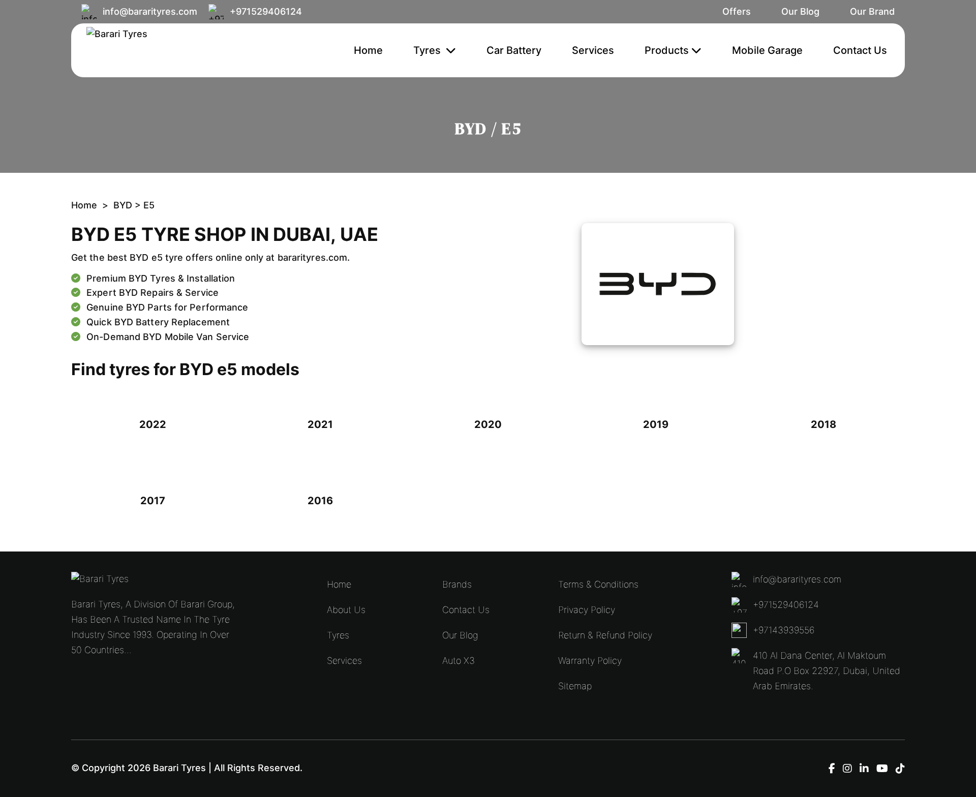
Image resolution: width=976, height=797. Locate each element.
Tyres (428, 50)
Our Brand (872, 11)
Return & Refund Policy (605, 635)
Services (593, 50)
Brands (457, 584)
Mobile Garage (767, 50)
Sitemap (575, 686)
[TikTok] (900, 768)
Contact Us (860, 50)
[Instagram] (847, 768)
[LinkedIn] (864, 768)
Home (368, 50)
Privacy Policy (586, 609)
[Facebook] (832, 768)
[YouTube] (882, 768)
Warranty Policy (590, 660)
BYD (124, 205)
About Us (346, 609)
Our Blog (800, 11)
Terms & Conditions (598, 584)
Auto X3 (458, 660)
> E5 (145, 205)
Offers (736, 11)
